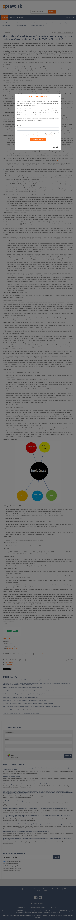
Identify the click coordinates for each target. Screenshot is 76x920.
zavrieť (55, 147)
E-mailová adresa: (23, 126)
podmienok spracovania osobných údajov (42, 135)
